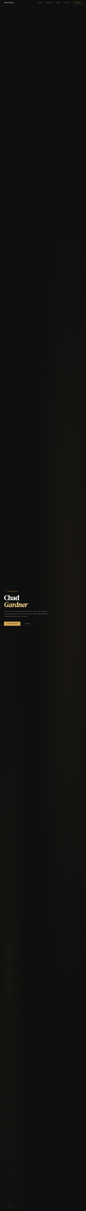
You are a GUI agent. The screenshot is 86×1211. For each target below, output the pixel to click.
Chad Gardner (9, 3)
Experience (48, 3)
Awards (57, 3)
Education (66, 3)
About (40, 3)
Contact (78, 3)
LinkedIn (27, 623)
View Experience (12, 623)
